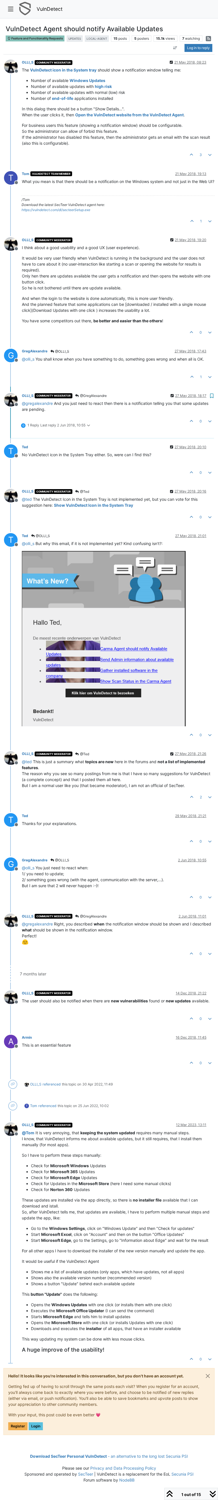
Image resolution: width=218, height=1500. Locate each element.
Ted (25, 447)
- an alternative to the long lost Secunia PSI (109, 1456)
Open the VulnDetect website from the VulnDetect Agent (129, 114)
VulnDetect (49, 9)
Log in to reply (198, 48)
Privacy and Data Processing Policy (123, 1468)
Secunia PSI (182, 1474)
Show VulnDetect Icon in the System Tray (93, 505)
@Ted (84, 491)
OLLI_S (27, 62)
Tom (25, 174)
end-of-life (62, 98)
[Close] (207, 1376)
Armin (27, 1037)
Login (35, 1426)
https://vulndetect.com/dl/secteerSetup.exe (56, 210)
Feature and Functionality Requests (37, 38)
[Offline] (13, 66)
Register (18, 1426)
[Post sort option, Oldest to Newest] (175, 48)
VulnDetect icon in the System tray (63, 70)
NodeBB (127, 1480)
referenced (52, 1084)
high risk (103, 86)
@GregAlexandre (93, 396)
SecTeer (85, 1474)
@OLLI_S (61, 351)
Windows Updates (87, 80)
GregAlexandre (34, 351)
